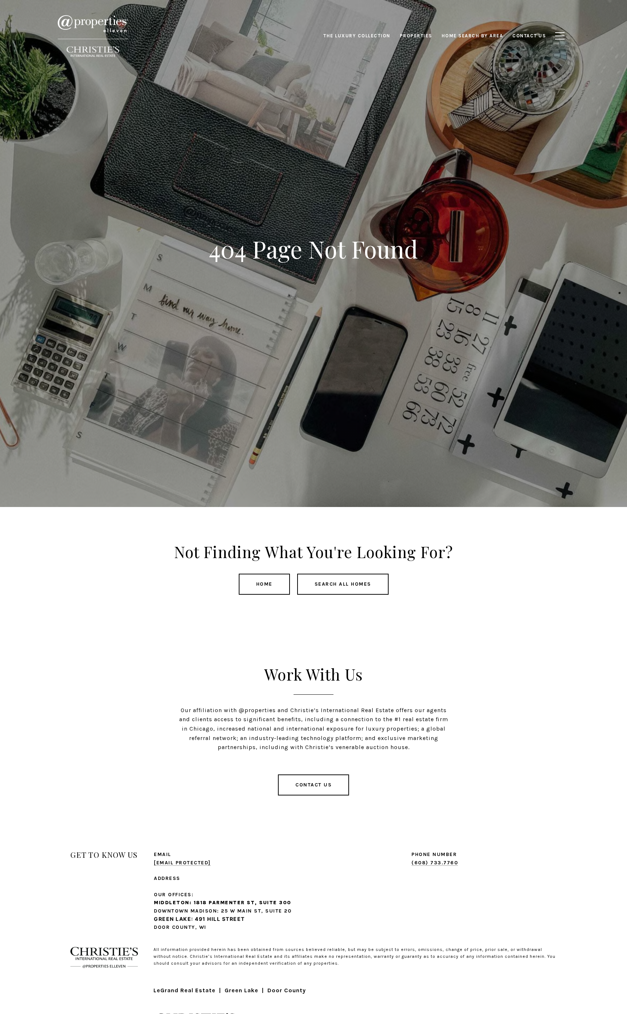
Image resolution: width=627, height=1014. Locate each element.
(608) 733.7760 (434, 863)
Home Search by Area (472, 35)
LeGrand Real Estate (184, 990)
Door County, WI (180, 927)
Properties (416, 35)
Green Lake (241, 990)
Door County (286, 990)
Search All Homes (343, 584)
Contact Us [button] (313, 785)
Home (264, 584)
